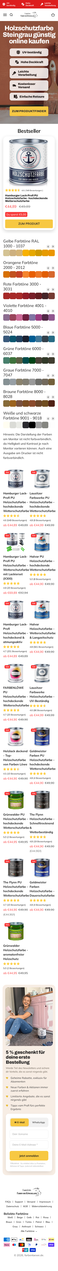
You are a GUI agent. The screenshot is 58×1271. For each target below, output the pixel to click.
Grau (15, 1226)
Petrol (39, 1222)
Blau (48, 1222)
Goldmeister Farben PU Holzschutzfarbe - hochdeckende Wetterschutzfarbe (43, 760)
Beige (20, 1217)
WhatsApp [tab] (38, 1122)
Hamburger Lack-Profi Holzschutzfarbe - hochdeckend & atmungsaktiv (15, 633)
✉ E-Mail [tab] (20, 1122)
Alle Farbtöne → (29, 1231)
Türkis (28, 1222)
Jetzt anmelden (29, 1155)
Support (19, 1201)
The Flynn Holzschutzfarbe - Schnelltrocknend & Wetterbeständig (42, 823)
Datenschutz (12, 1206)
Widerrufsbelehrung (42, 1206)
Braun (9, 1222)
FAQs (8, 1201)
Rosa (45, 1217)
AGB (25, 1206)
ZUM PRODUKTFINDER (29, 111)
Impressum (45, 1201)
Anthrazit (26, 1226)
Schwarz (39, 1226)
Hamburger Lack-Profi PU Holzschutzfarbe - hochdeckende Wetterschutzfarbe (16, 502)
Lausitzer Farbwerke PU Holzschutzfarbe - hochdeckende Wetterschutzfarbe (43, 502)
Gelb (29, 1217)
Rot (37, 1217)
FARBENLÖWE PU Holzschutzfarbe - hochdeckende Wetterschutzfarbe (16, 696)
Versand (31, 1201)
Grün (18, 1222)
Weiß (10, 1217)
